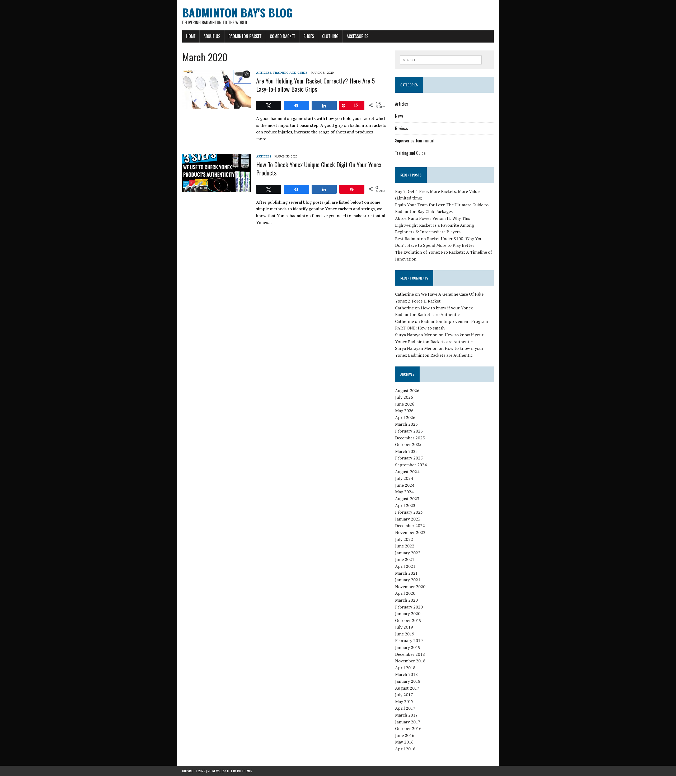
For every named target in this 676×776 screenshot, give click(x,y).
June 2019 (404, 634)
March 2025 (406, 451)
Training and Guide (290, 73)
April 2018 (405, 668)
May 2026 (404, 410)
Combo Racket (282, 36)
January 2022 (407, 553)
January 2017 (407, 722)
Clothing (330, 36)
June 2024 (404, 485)
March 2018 (406, 674)
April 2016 (405, 749)
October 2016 (408, 728)
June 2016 (404, 735)
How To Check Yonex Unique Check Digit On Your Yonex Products (318, 168)
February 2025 (409, 458)
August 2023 (407, 498)
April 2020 (405, 593)
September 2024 (411, 465)
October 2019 (408, 620)
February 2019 (409, 640)
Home (190, 36)
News (399, 116)
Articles (263, 73)
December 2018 (410, 654)
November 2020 (410, 586)
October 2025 (408, 444)
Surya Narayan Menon (416, 335)
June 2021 (404, 559)
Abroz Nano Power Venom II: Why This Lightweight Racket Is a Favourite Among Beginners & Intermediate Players (434, 225)
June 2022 (404, 546)
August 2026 (407, 390)
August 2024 (407, 472)
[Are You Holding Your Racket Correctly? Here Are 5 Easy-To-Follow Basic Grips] (216, 105)
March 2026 (406, 424)
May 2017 (404, 701)
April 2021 (405, 566)
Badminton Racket (245, 36)
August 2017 (407, 688)
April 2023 (405, 505)
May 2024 (404, 492)
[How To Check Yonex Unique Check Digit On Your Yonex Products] (216, 189)
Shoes (308, 36)
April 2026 (405, 417)
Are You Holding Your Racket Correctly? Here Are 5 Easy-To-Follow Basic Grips (315, 85)
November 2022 (410, 532)
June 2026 (404, 404)
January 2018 (407, 681)
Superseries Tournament (415, 140)
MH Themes (244, 771)
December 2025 (410, 438)
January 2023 (407, 519)
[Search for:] (441, 59)
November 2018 (410, 661)
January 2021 (407, 580)
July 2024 (404, 478)
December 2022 (410, 525)
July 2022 (404, 539)
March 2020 (406, 600)
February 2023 (409, 512)
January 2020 (407, 613)
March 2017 (406, 715)
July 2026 (404, 397)
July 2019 (404, 627)
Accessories (357, 36)
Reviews (401, 128)
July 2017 (404, 695)
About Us (212, 36)
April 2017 (405, 708)
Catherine (404, 294)
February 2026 (409, 431)
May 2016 (404, 742)
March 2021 (406, 573)
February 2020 (409, 607)
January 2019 (407, 647)
